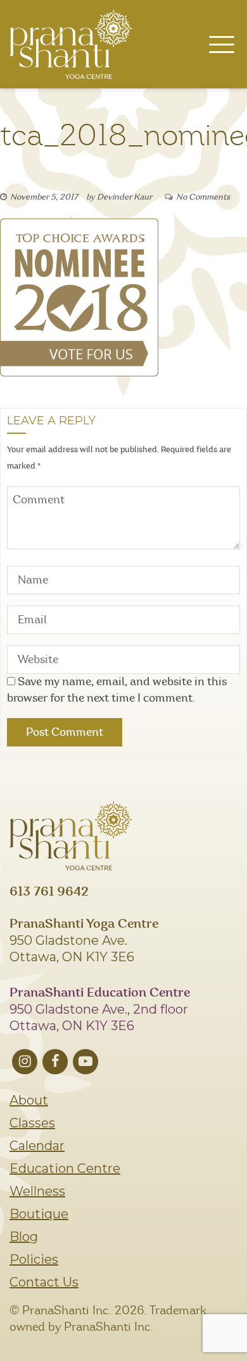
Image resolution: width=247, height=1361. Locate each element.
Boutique (39, 1213)
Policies (34, 1259)
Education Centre (65, 1168)
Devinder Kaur (124, 197)
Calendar (37, 1145)
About (29, 1100)
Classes (32, 1122)
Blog (24, 1236)
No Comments (203, 197)
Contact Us (44, 1282)
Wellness (37, 1191)
